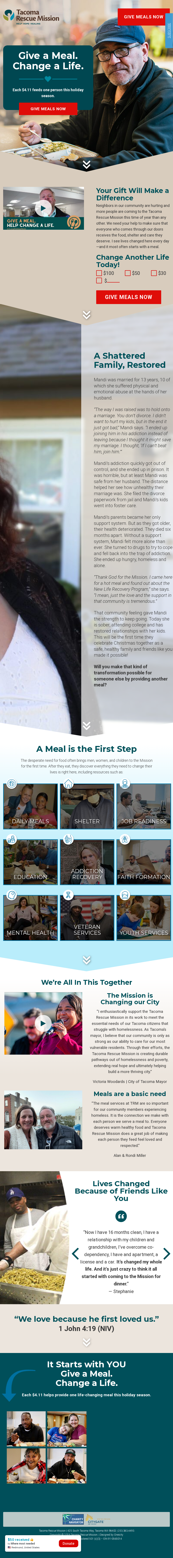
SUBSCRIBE (169, 30)
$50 (136, 273)
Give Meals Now (144, 16)
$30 (162, 273)
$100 (108, 273)
